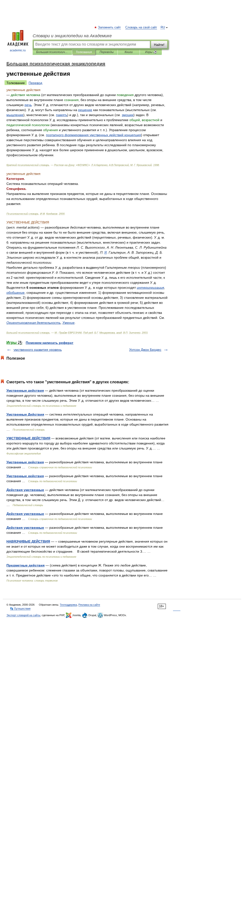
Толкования (84, 52)
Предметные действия (25, 565)
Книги (129, 52)
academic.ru (18, 50)
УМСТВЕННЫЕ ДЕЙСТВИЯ (28, 438)
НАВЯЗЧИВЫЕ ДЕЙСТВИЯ (28, 541)
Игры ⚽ (151, 52)
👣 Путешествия (20, 608)
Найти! (159, 45)
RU (163, 27)
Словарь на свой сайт (141, 27)
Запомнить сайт (109, 27)
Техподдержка (68, 604)
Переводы (107, 52)
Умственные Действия (25, 414)
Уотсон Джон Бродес (145, 350)
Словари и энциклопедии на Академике (72, 35)
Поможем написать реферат (49, 343)
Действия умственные (25, 490)
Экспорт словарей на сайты (23, 615)
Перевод (35, 83)
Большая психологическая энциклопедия (52, 52)
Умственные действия (25, 390)
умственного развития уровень (38, 350)
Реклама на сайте (89, 604)
